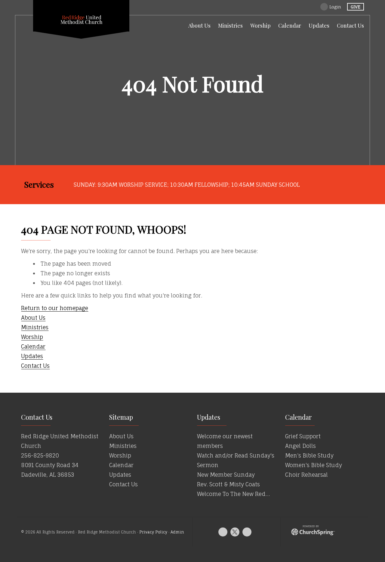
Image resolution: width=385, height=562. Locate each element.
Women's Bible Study (313, 465)
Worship (32, 337)
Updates (32, 356)
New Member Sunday (226, 474)
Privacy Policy (153, 532)
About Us (33, 317)
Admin (177, 532)
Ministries (34, 327)
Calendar (33, 346)
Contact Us (35, 365)
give (355, 6)
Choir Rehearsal (306, 474)
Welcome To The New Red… (233, 494)
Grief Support (303, 436)
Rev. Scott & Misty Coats (228, 484)
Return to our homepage (54, 308)
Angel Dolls (300, 446)
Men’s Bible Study (309, 455)
